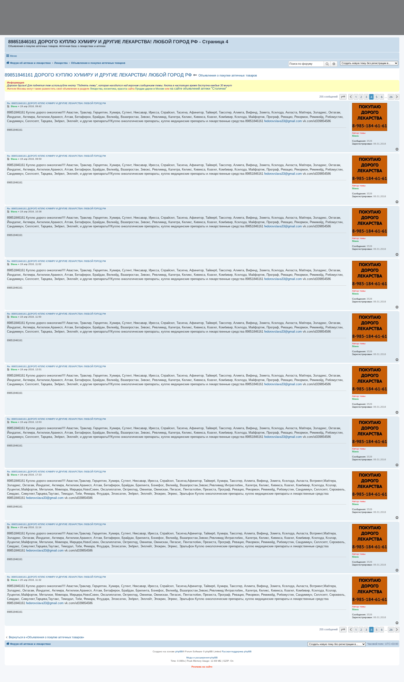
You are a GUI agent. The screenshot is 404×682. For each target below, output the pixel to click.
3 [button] (366, 97)
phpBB (179, 651)
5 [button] (376, 97)
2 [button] (361, 97)
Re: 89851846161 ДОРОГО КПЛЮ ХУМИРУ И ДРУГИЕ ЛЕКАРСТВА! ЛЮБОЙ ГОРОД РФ (56, 103)
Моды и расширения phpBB (202, 657)
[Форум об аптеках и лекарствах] (6, 43)
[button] (342, 97)
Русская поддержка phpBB (237, 651)
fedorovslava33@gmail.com (283, 121)
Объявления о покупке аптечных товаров (227, 75)
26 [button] (391, 97)
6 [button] (381, 97)
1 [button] (356, 97)
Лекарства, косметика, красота (108, 88)
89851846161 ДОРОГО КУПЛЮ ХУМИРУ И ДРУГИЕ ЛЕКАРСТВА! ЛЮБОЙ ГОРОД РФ (98, 74)
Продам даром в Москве (149, 88)
